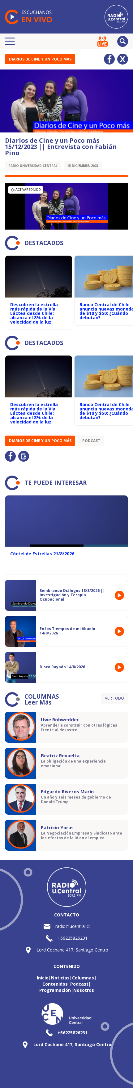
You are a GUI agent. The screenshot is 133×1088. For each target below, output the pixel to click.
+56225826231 (73, 938)
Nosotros (83, 990)
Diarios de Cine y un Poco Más (40, 59)
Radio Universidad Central (33, 165)
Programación (55, 990)
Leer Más (38, 702)
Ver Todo (114, 698)
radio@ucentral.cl (72, 926)
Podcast (91, 440)
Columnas (83, 978)
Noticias (60, 978)
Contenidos (55, 984)
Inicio (43, 978)
